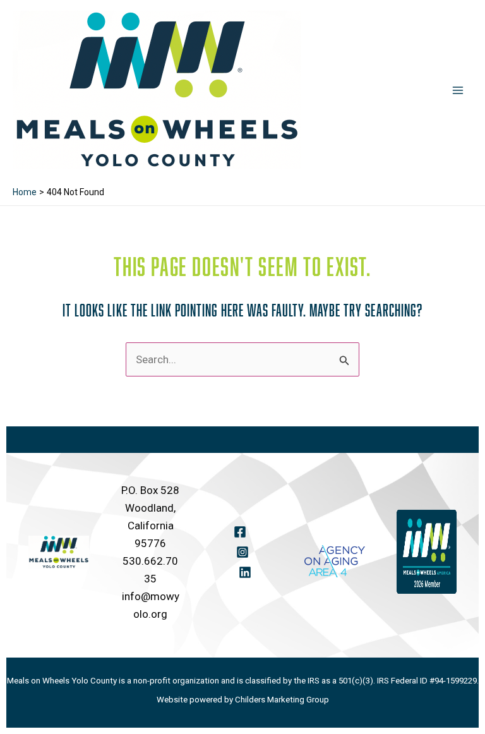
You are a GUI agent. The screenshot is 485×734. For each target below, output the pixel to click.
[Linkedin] (245, 572)
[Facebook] (240, 532)
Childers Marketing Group (282, 699)
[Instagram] (242, 552)
